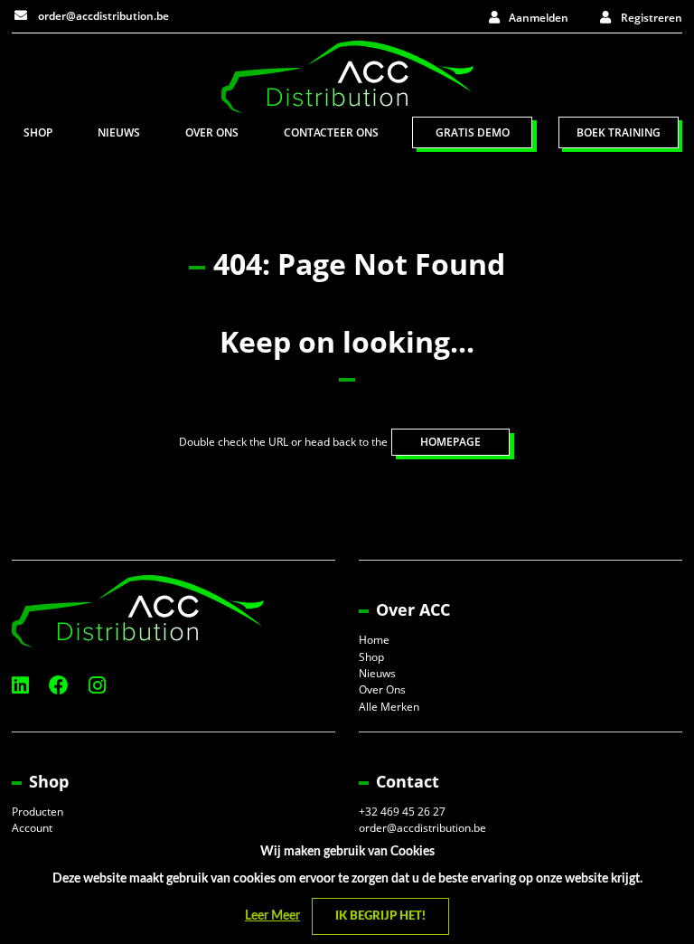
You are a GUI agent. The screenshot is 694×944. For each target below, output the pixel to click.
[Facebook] (59, 685)
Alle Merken (389, 706)
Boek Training (619, 132)
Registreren (651, 17)
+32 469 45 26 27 (402, 811)
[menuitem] (38, 132)
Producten (37, 811)
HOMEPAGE (450, 441)
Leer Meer (272, 916)
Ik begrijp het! (380, 916)
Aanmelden (538, 17)
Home (374, 639)
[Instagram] (97, 685)
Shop (37, 132)
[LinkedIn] (20, 685)
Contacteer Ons (331, 132)
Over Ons (212, 132)
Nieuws (119, 132)
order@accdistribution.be (102, 16)
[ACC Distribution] (347, 75)
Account (32, 827)
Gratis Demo (473, 132)
